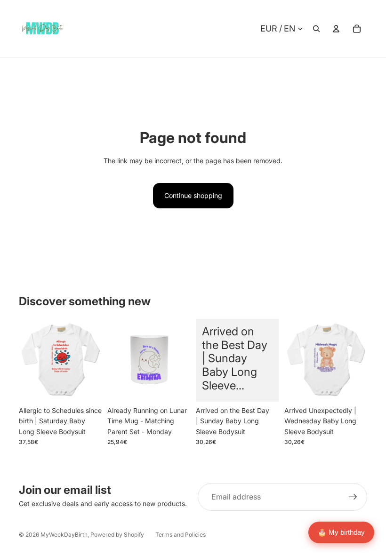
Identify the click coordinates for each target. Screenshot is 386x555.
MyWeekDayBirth (64, 534)
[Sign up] (353, 497)
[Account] (336, 28)
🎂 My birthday (341, 532)
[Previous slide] (114, 360)
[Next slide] (183, 360)
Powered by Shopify (117, 534)
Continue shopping (193, 195)
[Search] (316, 28)
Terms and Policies (180, 534)
